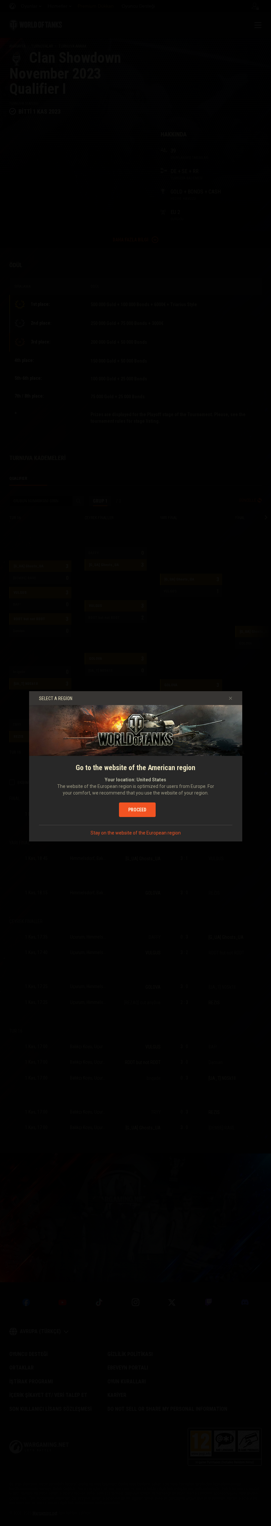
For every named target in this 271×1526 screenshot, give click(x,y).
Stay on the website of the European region (136, 832)
